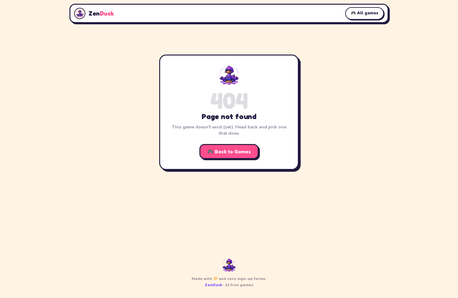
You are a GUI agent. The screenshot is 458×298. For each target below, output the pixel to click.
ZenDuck (213, 284)
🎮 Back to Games (229, 151)
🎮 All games (364, 13)
